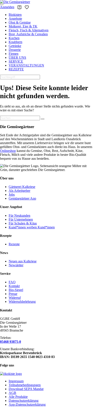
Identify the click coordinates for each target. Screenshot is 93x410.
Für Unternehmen (21, 219)
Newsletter (16, 265)
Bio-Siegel (16, 290)
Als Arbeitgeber (19, 190)
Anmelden (7, 7)
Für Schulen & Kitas (23, 223)
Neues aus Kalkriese (23, 261)
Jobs (12, 194)
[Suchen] (42, 119)
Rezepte (14, 244)
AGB (12, 393)
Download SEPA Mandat (26, 389)
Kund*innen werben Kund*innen (32, 227)
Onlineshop (8, 151)
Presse (13, 294)
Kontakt (14, 286)
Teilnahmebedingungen (25, 385)
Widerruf (15, 297)
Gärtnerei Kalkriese (22, 187)
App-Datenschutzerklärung (27, 404)
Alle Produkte (18, 397)
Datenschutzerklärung (23, 400)
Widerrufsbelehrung (22, 301)
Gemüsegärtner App (22, 198)
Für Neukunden (19, 215)
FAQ (12, 282)
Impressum (16, 381)
